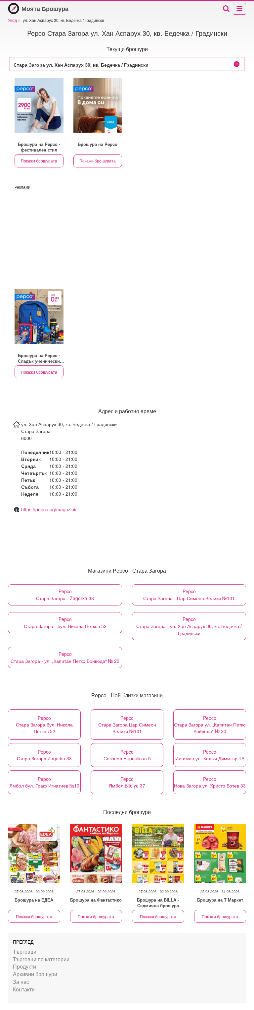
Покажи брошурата (39, 160)
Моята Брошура (44, 8)
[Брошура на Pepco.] (39, 105)
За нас (21, 981)
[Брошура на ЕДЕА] (34, 853)
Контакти (24, 989)
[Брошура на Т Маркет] (220, 853)
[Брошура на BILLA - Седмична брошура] (158, 853)
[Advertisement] (127, 236)
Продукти (24, 966)
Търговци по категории (41, 959)
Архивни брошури (35, 974)
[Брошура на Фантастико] (96, 853)
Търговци (24, 951)
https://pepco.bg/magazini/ (48, 509)
